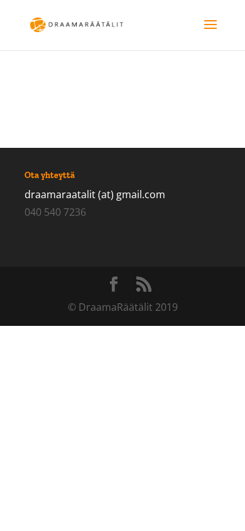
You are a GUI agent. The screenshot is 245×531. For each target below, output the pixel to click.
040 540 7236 (55, 212)
